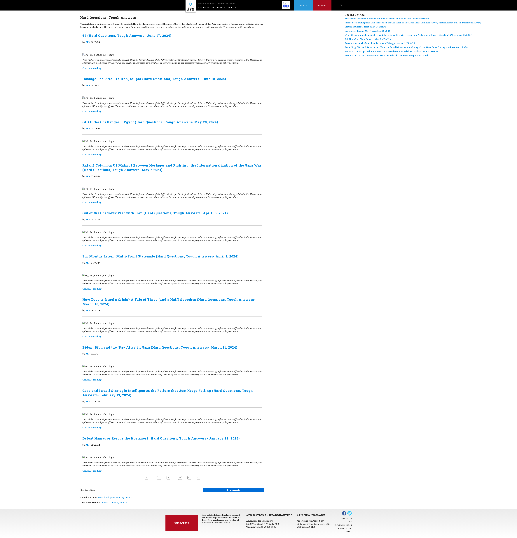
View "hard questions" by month (114, 497)
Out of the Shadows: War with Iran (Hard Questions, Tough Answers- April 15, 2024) (155, 213)
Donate (303, 5)
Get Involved (218, 7)
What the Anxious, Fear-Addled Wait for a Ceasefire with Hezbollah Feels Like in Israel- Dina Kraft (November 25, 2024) (408, 35)
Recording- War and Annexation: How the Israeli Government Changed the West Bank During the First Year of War (406, 47)
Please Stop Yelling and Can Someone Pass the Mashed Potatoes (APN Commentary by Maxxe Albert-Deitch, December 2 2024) (413, 22)
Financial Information (343, 525)
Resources (203, 7)
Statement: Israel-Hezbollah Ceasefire (365, 26)
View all (105, 502)
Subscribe (322, 5)
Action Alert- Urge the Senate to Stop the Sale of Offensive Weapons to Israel (386, 55)
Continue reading (92, 68)
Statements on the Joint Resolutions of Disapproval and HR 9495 (380, 43)
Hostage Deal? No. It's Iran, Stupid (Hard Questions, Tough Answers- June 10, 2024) (154, 79)
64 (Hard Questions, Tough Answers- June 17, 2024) (126, 35)
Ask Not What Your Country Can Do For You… (369, 39)
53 (199, 478)
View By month (119, 502)
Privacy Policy (346, 519)
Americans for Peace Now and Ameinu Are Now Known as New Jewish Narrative (387, 18)
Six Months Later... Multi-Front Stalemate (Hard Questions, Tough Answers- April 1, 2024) (160, 256)
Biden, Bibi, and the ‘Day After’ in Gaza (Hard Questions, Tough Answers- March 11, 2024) (159, 347)
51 (180, 478)
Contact (348, 531)
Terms (349, 522)
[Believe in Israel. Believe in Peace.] (191, 6)
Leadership (341, 528)
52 (189, 478)
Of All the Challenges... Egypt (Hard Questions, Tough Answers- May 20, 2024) (150, 122)
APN (88, 42)
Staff (350, 528)
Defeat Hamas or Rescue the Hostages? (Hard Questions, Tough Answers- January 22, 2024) (161, 438)
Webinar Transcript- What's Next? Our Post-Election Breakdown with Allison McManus (391, 51)
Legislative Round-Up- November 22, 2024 (367, 31)
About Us (232, 7)
